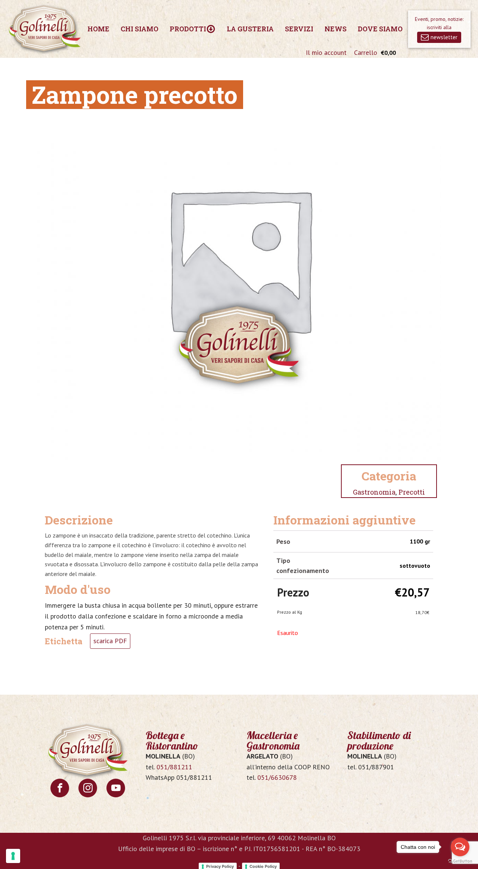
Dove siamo (380, 28)
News (336, 28)
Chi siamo (139, 28)
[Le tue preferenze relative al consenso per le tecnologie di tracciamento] (13, 856)
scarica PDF (110, 640)
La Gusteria (250, 28)
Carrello (365, 52)
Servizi (299, 28)
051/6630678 (277, 777)
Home (98, 28)
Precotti (411, 492)
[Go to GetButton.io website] (460, 861)
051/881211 (174, 767)
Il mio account (326, 52)
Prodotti (188, 28)
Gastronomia (374, 492)
